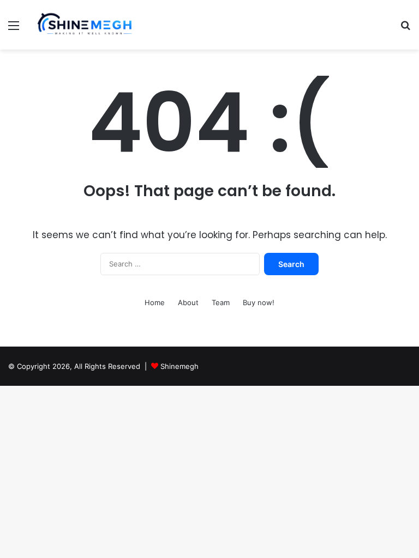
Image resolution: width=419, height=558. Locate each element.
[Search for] (405, 29)
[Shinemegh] (85, 25)
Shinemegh (179, 366)
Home (155, 302)
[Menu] (13, 29)
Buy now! (258, 302)
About (188, 302)
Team (221, 302)
